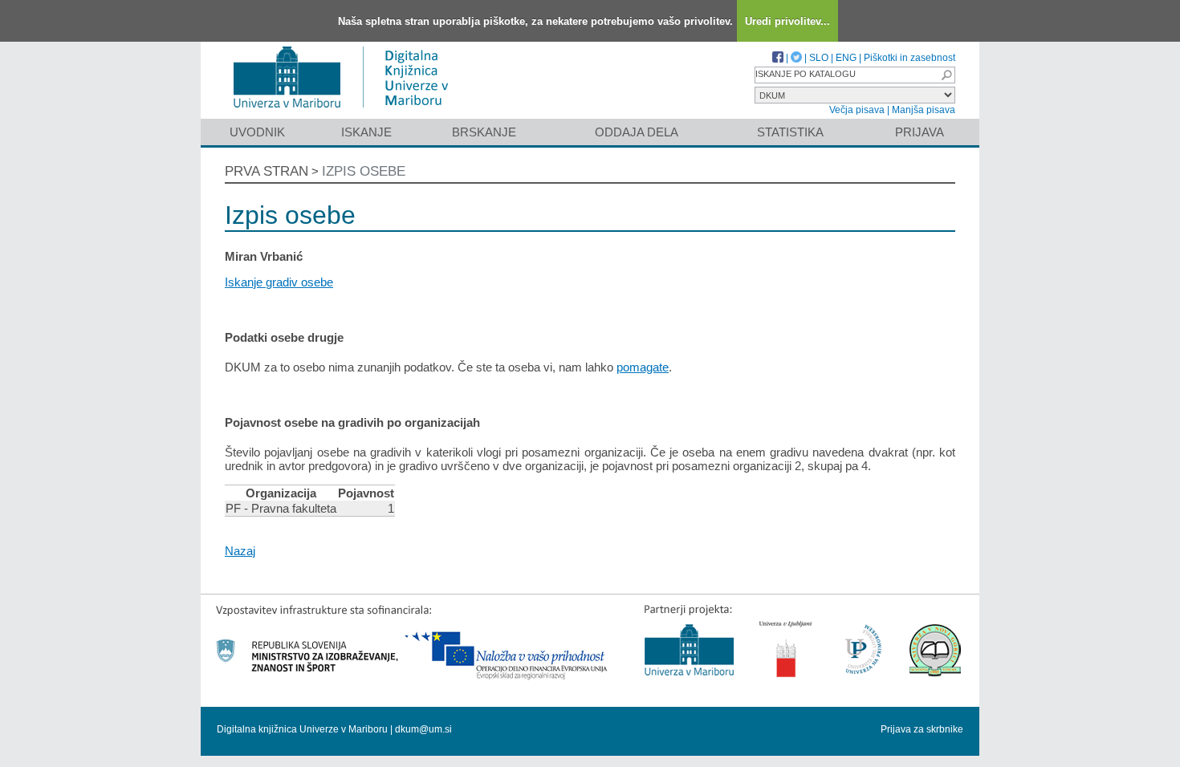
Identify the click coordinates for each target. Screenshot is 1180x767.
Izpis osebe (363, 171)
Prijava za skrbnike (922, 729)
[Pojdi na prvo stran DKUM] (347, 111)
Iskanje (366, 132)
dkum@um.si (423, 729)
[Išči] (946, 75)
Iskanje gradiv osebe (279, 282)
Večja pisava (857, 110)
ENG (846, 57)
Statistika (790, 132)
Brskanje (484, 132)
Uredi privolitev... (787, 21)
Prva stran (266, 171)
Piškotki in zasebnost (909, 57)
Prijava (919, 132)
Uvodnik (257, 132)
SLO (818, 57)
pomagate (642, 367)
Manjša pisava (923, 110)
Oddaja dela (636, 132)
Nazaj (240, 551)
